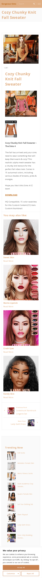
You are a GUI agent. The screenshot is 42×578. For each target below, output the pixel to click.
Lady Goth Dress (23, 525)
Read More (8, 261)
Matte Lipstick (10, 303)
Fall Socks (21, 453)
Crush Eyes (8, 348)
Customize (11, 573)
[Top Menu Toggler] (39, 3)
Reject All (30, 573)
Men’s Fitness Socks (25, 473)
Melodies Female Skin (25, 463)
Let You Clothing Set (25, 504)
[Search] (34, 4)
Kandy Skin (8, 394)
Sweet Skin (8, 257)
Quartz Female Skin (24, 494)
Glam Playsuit (22, 514)
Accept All (21, 567)
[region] (21, 562)
